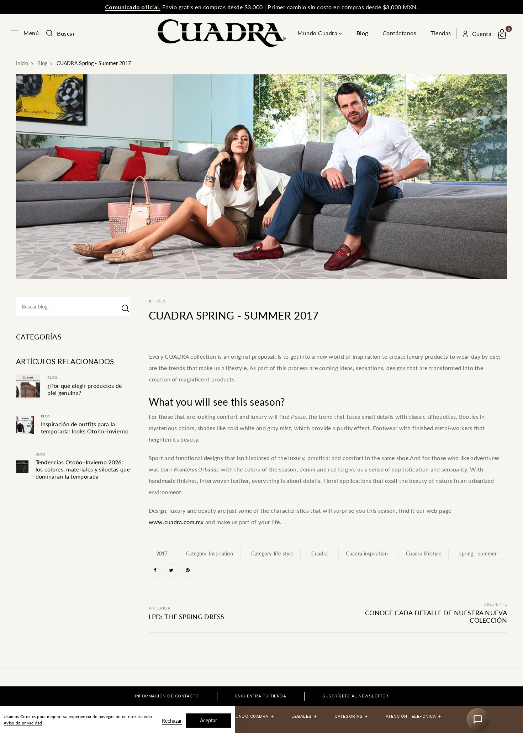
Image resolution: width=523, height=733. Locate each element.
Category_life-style (272, 553)
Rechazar (172, 721)
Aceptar (208, 720)
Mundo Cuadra (317, 33)
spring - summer (478, 553)
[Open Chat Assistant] (477, 719)
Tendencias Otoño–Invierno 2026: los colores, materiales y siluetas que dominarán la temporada (83, 469)
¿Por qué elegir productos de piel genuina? (84, 389)
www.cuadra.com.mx (176, 521)
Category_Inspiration (209, 553)
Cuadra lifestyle (423, 553)
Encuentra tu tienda (260, 696)
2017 (162, 553)
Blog (362, 33)
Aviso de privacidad (23, 723)
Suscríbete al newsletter (355, 696)
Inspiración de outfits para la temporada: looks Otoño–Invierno (84, 427)
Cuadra (319, 553)
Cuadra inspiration (366, 553)
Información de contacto (167, 696)
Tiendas (440, 33)
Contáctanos (399, 33)
